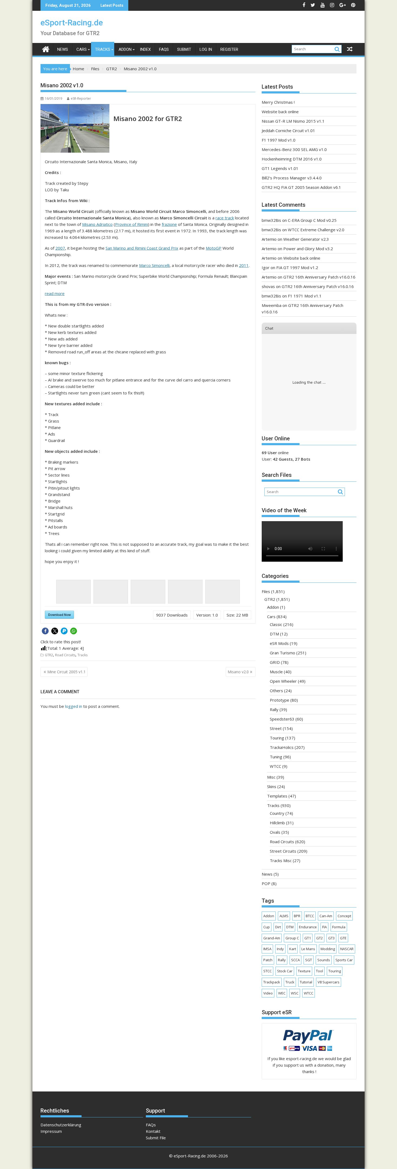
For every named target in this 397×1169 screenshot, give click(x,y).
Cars (81, 49)
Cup (266, 927)
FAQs (164, 49)
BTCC (310, 915)
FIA (324, 927)
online (275, 452)
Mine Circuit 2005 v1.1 (66, 671)
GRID (275, 662)
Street (276, 728)
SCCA (295, 959)
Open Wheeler (283, 681)
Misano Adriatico (97, 224)
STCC (267, 971)
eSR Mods (279, 643)
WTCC (275, 766)
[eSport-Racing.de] (46, 48)
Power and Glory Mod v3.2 (308, 248)
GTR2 (49, 655)
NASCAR (347, 948)
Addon (125, 49)
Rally (274, 709)
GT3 (331, 938)
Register (229, 49)
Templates (277, 796)
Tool (319, 971)
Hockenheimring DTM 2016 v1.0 (292, 159)
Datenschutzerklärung (61, 1124)
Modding (328, 948)
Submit (184, 49)
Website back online (280, 111)
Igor (266, 267)
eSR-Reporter (81, 98)
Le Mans (308, 948)
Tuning (276, 756)
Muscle (276, 671)
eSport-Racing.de (72, 22)
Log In (206, 49)
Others (276, 690)
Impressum (51, 1131)
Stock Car (284, 971)
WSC (294, 993)
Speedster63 (282, 719)
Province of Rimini (131, 224)
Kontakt (153, 1131)
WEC (281, 993)
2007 (60, 248)
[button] (45, 631)
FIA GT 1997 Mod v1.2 (297, 267)
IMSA (267, 948)
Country (277, 813)
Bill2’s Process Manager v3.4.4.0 (292, 177)
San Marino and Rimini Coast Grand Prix (142, 248)
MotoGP (213, 248)
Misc (271, 777)
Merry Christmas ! (278, 102)
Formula (338, 927)
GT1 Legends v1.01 (280, 168)
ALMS (284, 915)
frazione (169, 224)
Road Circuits (65, 655)
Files (266, 591)
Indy (280, 948)
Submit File (156, 1137)
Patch (267, 959)
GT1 (307, 938)
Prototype (279, 700)
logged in (73, 706)
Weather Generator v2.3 (306, 239)
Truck (289, 982)
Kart (292, 948)
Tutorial (306, 982)
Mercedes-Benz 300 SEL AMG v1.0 (294, 149)
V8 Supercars (328, 982)
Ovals (275, 832)
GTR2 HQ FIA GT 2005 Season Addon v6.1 (301, 187)
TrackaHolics (282, 747)
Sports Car (344, 959)
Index (145, 49)
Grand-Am (271, 938)
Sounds (323, 959)
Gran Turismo (282, 652)
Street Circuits (283, 851)
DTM (274, 634)
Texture (304, 971)
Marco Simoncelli (154, 265)
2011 (244, 265)
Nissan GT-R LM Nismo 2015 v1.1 (293, 121)
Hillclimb (277, 822)
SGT (308, 959)
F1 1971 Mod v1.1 (305, 296)
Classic (276, 624)
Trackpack (271, 982)
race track (225, 217)
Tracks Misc (281, 860)
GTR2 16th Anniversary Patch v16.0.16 (319, 277)
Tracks (102, 49)
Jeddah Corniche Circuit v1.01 (288, 130)
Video (268, 993)
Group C (292, 938)
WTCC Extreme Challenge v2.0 (316, 229)
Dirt (278, 927)
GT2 (319, 938)
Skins (271, 786)
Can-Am (325, 915)
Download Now (59, 614)
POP (266, 883)
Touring (277, 738)
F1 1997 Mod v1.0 (278, 140)
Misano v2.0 (238, 671)
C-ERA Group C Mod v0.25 (312, 220)
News (62, 49)
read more (55, 293)
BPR (297, 915)
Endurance (308, 927)
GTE (343, 938)
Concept (344, 915)
